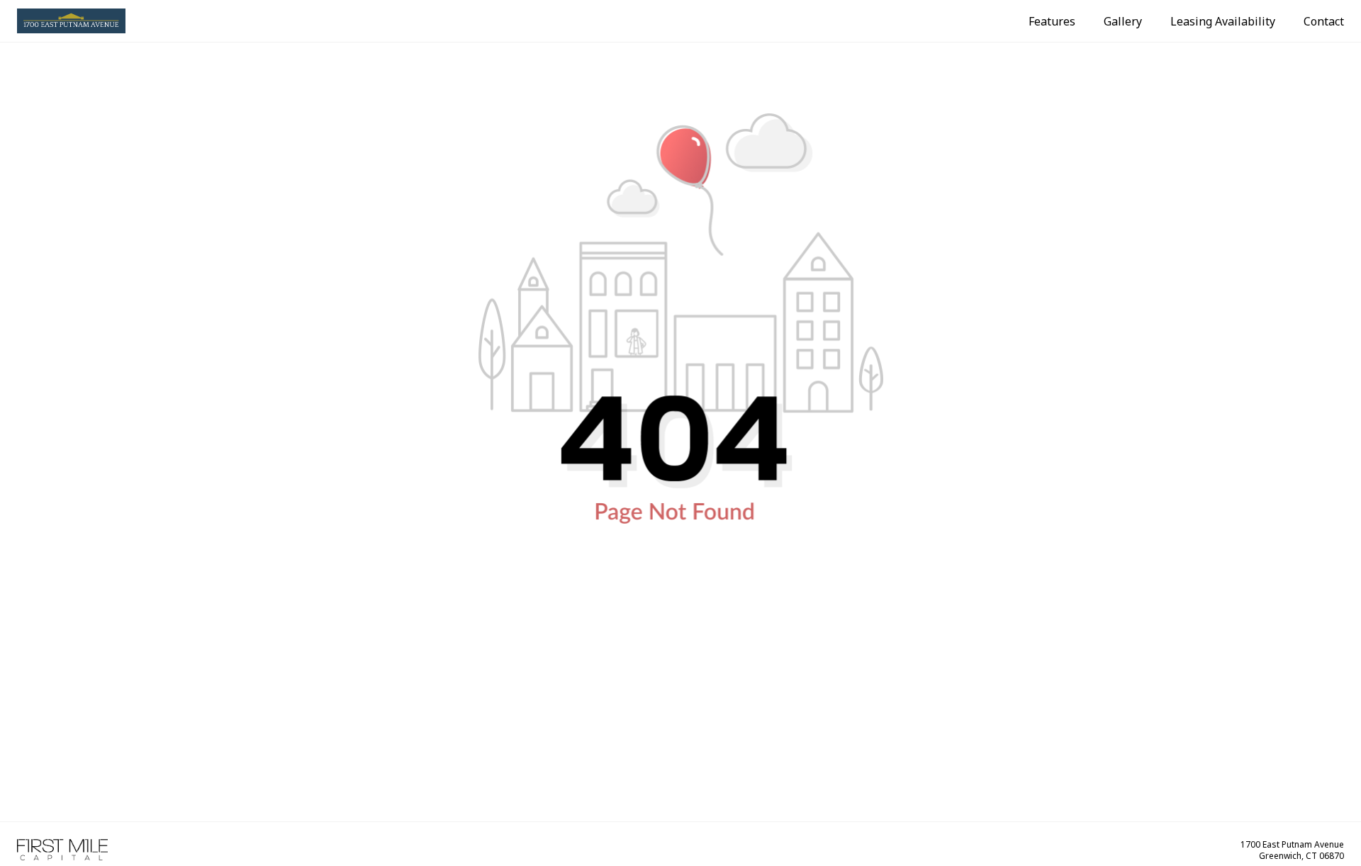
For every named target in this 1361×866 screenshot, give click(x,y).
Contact (1324, 21)
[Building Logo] (71, 21)
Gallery (1123, 21)
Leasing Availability (1222, 21)
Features (1052, 21)
